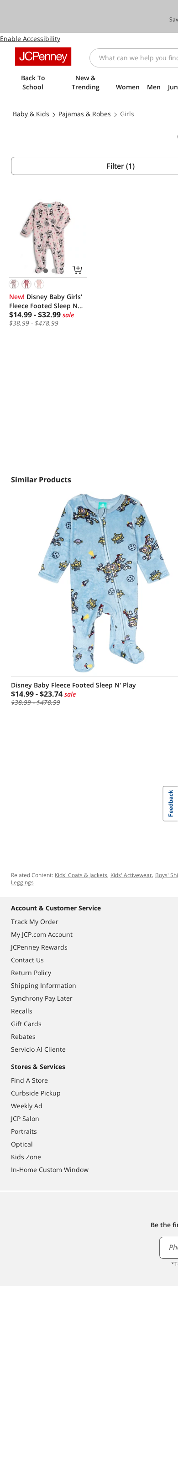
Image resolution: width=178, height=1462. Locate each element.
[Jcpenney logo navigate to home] (43, 56)
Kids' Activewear (131, 875)
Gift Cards (26, 1023)
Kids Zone (26, 1156)
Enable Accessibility (30, 38)
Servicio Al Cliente (38, 1049)
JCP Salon (25, 1118)
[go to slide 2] (54, 271)
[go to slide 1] (45, 271)
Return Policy (31, 972)
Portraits (24, 1131)
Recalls (21, 1011)
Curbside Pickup (36, 1093)
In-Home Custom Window (50, 1169)
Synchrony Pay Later (42, 998)
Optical (22, 1144)
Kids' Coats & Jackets (81, 875)
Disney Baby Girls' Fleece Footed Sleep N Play (45, 301)
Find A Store (29, 1080)
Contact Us (27, 960)
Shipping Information (43, 985)
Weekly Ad (26, 1105)
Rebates (23, 1036)
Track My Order (34, 921)
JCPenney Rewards (39, 947)
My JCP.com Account (42, 934)
